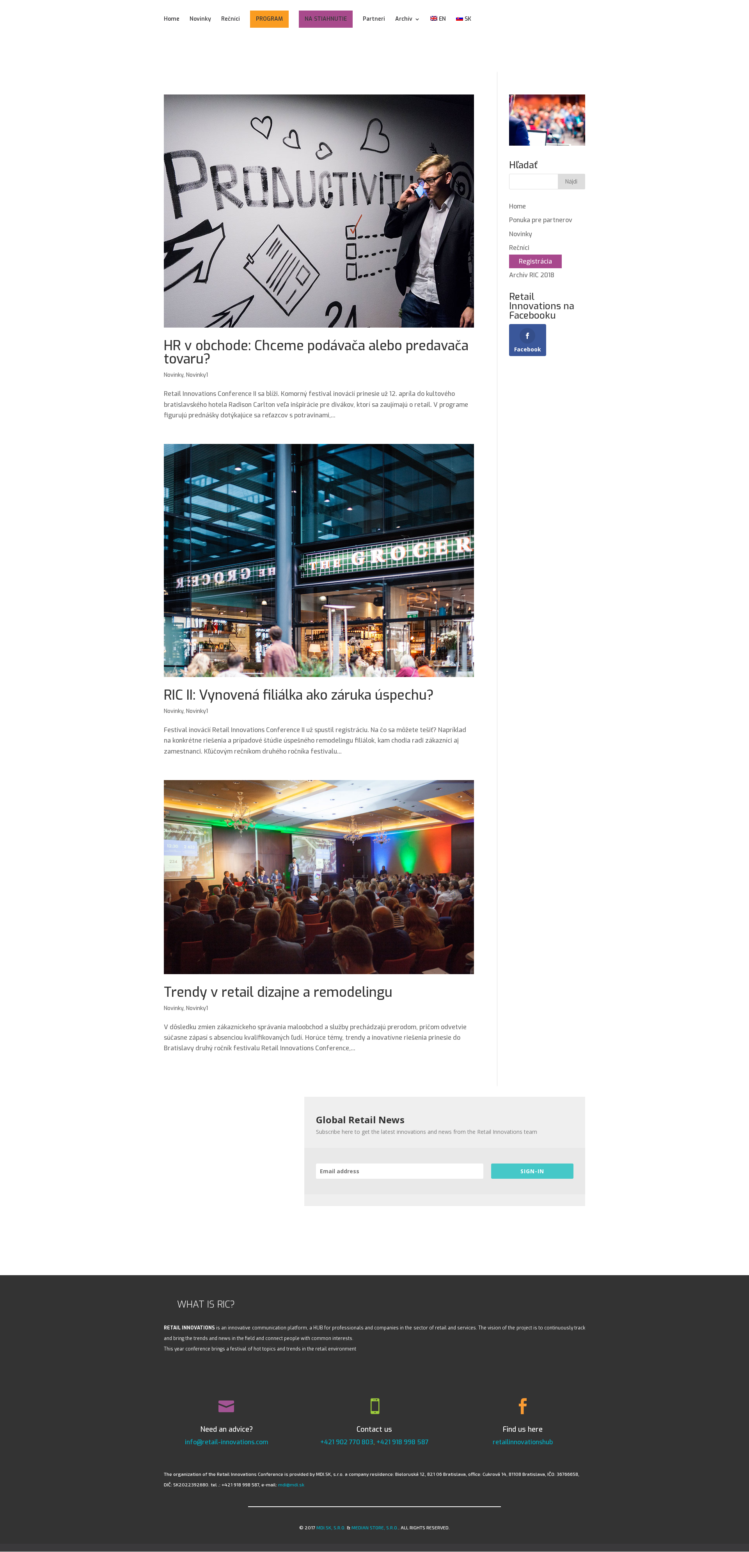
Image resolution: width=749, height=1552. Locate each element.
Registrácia (535, 261)
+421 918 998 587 (402, 1442)
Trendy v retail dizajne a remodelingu (278, 992)
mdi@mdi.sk (291, 1484)
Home (171, 19)
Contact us (374, 1429)
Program (269, 19)
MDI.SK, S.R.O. (331, 1527)
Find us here (523, 1429)
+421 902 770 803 (346, 1442)
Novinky (200, 19)
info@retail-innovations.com (226, 1442)
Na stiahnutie (326, 19)
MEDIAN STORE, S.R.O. (374, 1527)
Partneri (374, 19)
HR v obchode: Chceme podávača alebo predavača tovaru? (316, 352)
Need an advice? (226, 1429)
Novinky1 (197, 375)
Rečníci (230, 19)
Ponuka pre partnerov (540, 220)
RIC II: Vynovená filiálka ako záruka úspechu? (299, 695)
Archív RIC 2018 (531, 275)
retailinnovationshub (523, 1442)
